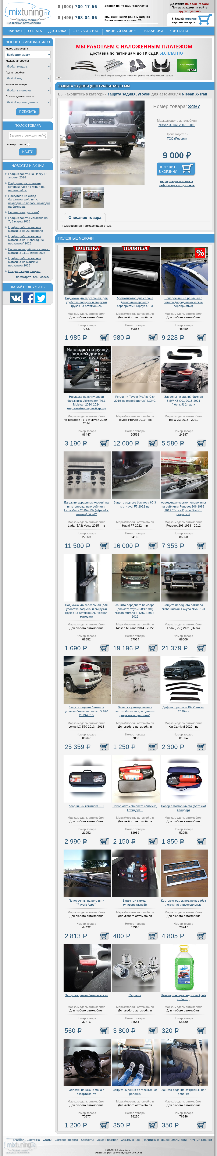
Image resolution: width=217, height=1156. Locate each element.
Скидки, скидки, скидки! (24, 271)
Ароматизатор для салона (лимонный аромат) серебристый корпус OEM (135, 301)
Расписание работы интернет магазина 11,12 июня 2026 (29, 250)
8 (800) (77, 6)
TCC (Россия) (177, 138)
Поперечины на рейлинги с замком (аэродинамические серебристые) (183, 301)
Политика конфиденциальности (165, 1139)
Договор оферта (66, 1139)
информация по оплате (176, 181)
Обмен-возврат (107, 1139)
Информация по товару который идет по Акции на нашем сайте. (26, 186)
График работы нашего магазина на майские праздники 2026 (24, 262)
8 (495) (77, 17)
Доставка (57, 31)
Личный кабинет (122, 31)
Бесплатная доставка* (23, 212)
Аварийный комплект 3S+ (86, 806)
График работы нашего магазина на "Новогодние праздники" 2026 (26, 240)
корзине (191, 18)
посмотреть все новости (33, 277)
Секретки (135, 995)
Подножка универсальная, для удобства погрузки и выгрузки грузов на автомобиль (86, 301)
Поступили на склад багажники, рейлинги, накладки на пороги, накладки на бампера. (29, 201)
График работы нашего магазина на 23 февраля (25, 228)
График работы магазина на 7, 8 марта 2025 (28, 219)
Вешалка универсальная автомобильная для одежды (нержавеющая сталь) (134, 711)
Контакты (179, 31)
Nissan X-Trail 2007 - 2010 (177, 125)
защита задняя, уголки (129, 94)
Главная (14, 31)
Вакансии (153, 31)
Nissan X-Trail (194, 94)
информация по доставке (177, 185)
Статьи (47, 1139)
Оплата (35, 31)
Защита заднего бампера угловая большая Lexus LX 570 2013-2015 (86, 711)
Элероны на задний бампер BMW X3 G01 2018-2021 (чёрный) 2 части (183, 400)
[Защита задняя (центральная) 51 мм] (102, 184)
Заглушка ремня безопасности (86, 995)
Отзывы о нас (86, 31)
